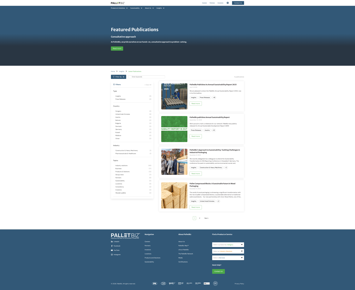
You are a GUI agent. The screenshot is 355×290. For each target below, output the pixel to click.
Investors (220, 3)
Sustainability (135, 8)
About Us (148, 8)
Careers (204, 3)
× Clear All (147, 85)
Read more (117, 48)
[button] (118, 77)
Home (113, 71)
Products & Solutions (118, 8)
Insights (159, 8)
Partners (212, 3)
